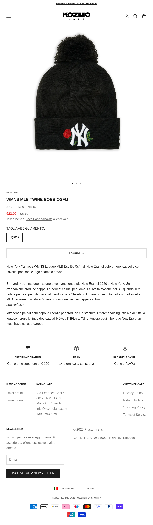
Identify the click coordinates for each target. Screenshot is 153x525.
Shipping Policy (134, 407)
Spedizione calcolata (39, 219)
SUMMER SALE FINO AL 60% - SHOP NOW (76, 3)
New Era (12, 192)
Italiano (90, 488)
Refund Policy (133, 400)
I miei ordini (14, 393)
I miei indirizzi (16, 400)
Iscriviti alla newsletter (33, 473)
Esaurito (76, 253)
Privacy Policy (133, 393)
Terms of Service (135, 414)
